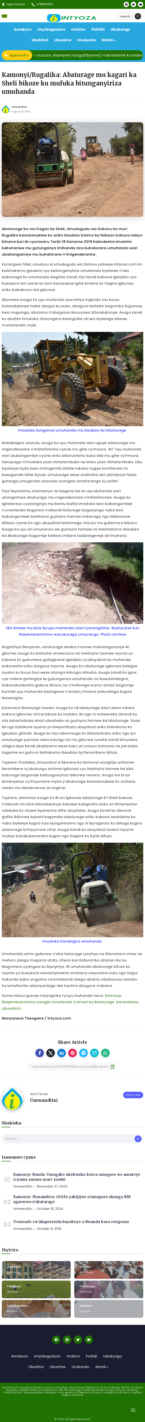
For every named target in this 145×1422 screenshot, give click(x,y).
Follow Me (133, 1095)
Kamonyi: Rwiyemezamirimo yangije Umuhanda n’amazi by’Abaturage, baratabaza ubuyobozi (70, 1002)
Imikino (86, 1305)
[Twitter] (133, 4)
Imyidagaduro (17, 1305)
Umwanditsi (19, 107)
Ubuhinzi (14, 1286)
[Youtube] (140, 4)
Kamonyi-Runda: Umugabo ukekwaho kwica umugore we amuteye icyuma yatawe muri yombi (76, 1177)
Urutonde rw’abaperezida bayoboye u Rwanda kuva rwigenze (71, 1222)
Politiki (85, 1267)
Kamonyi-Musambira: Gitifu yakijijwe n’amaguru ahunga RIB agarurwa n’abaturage (72, 1199)
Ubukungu (87, 1286)
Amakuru (14, 1267)
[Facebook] (126, 4)
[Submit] (138, 16)
